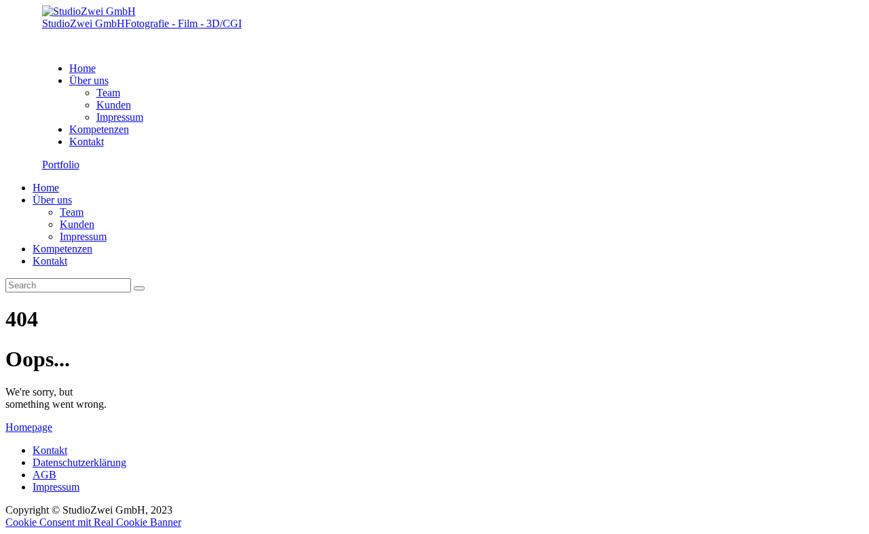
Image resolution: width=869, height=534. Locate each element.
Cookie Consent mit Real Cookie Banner (93, 522)
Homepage (28, 427)
